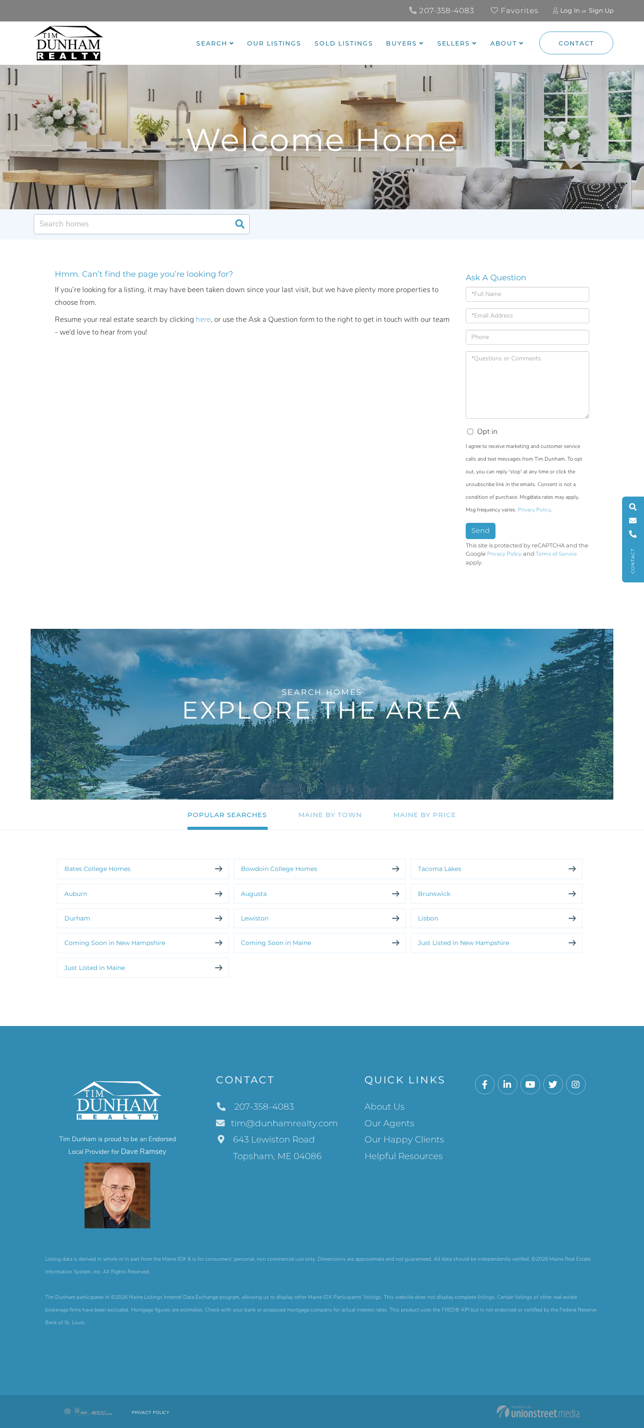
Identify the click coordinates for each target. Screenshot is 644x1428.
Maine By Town (330, 815)
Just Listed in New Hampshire (463, 943)
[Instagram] (575, 1085)
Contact (576, 43)
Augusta (254, 894)
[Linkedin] (507, 1085)
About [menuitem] (503, 43)
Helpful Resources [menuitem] (403, 1156)
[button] (239, 224)
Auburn (75, 894)
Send (480, 530)
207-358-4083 (445, 10)
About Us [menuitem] (384, 1106)
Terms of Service (556, 554)
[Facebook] (484, 1085)
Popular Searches (227, 815)
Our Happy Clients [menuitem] (404, 1139)
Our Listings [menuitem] (274, 43)
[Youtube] (530, 1085)
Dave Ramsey (143, 1151)
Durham (77, 918)
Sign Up (601, 10)
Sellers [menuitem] (453, 43)
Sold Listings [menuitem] (344, 43)
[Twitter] (553, 1085)
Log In (570, 10)
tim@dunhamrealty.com (284, 1123)
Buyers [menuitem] (401, 43)
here (203, 319)
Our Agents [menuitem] (389, 1123)
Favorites (518, 10)
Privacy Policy (534, 509)
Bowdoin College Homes (279, 869)
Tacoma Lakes (439, 869)
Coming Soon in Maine (276, 943)
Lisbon (428, 918)
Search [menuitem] (211, 43)
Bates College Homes (97, 869)
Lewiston (255, 918)
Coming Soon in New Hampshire (114, 943)
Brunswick (434, 894)
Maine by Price (424, 815)
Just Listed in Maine (94, 968)
